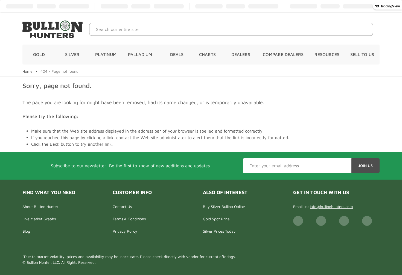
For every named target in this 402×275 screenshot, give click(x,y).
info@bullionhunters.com (331, 206)
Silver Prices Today (219, 231)
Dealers (240, 54)
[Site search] (364, 29)
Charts (207, 54)
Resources (326, 54)
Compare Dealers (283, 54)
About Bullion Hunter (40, 206)
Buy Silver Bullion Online (224, 206)
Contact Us (122, 206)
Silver (72, 54)
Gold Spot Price (216, 219)
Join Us (365, 165)
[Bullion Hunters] (52, 29)
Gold (39, 54)
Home (27, 71)
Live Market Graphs (39, 219)
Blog (26, 231)
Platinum (105, 54)
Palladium (140, 54)
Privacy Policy (125, 231)
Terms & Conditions (129, 219)
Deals (176, 54)
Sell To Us (362, 54)
